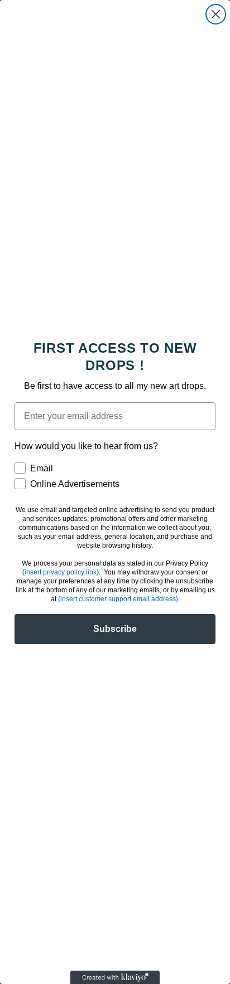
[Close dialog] (216, 14)
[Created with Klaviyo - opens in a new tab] (115, 977)
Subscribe (115, 629)
